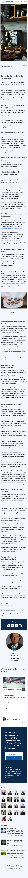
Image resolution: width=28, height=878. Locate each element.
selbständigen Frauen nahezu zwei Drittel (11, 228)
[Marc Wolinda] (9, 818)
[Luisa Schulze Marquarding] (22, 812)
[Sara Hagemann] (3, 799)
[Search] (22, 1)
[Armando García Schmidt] (22, 792)
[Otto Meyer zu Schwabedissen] (22, 799)
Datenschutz (17, 868)
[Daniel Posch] (16, 805)
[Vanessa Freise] (16, 792)
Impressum (10, 868)
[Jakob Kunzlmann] (16, 799)
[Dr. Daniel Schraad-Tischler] (16, 812)
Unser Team (4, 787)
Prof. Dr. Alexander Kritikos (14, 658)
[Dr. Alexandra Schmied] (9, 812)
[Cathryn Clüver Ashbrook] (3, 792)
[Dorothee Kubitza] (9, 799)
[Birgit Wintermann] (3, 818)
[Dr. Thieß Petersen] (9, 805)
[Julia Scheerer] (3, 812)
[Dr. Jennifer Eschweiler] (9, 792)
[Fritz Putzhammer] (22, 805)
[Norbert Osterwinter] (3, 805)
